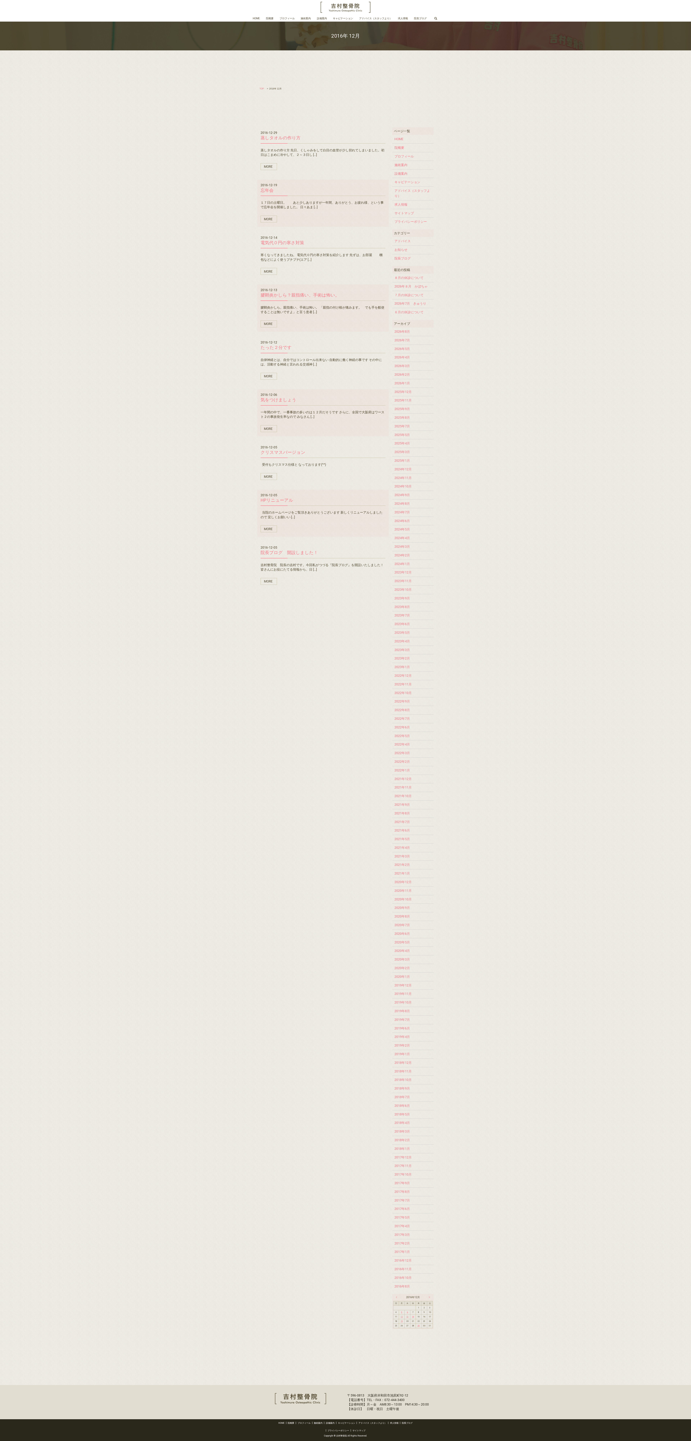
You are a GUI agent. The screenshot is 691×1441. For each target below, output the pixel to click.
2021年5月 (402, 839)
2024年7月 (402, 512)
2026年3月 (402, 366)
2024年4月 (402, 538)
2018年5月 (402, 1114)
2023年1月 (402, 667)
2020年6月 (402, 934)
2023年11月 (403, 581)
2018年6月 (402, 1106)
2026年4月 (402, 357)
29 (418, 1326)
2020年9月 (402, 908)
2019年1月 (402, 1054)
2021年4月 (402, 848)
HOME (256, 18)
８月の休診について (409, 278)
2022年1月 (402, 770)
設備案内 (322, 18)
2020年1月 (402, 977)
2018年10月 (403, 1080)
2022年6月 (402, 727)
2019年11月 (403, 994)
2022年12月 (403, 675)
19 (402, 1321)
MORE (268, 166)
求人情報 (403, 18)
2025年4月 (402, 443)
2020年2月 (402, 968)
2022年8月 (402, 710)
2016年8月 (402, 1286)
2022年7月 (402, 718)
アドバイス (402, 241)
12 (402, 1317)
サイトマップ (404, 213)
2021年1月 (402, 873)
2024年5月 (402, 529)
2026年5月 (402, 349)
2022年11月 (403, 684)
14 (413, 1317)
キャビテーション (343, 18)
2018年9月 (402, 1088)
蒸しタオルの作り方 (281, 137)
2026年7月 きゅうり (410, 303)
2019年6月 (402, 1028)
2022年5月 (402, 736)
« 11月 (397, 1297)
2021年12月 (403, 779)
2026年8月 (402, 331)
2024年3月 (402, 546)
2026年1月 (402, 383)
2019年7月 (402, 1020)
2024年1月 (402, 564)
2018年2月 (402, 1140)
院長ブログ (420, 18)
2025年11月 (403, 400)
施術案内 (306, 18)
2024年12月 (403, 469)
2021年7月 (402, 822)
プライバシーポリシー (410, 221)
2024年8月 (402, 503)
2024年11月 (403, 478)
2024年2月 (402, 555)
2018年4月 (402, 1123)
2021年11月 (403, 787)
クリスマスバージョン (283, 452)
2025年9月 (402, 409)
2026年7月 (402, 340)
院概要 (270, 18)
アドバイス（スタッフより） (375, 18)
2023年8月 (402, 607)
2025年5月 (402, 435)
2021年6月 (402, 830)
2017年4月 (402, 1226)
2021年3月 (402, 856)
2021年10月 (403, 796)
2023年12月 (403, 572)
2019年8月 (402, 1011)
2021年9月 (402, 805)
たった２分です (276, 347)
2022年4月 (402, 744)
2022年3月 (402, 753)
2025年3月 (402, 452)
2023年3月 (402, 650)
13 (407, 1317)
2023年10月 (403, 589)
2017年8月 (402, 1192)
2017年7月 (402, 1200)
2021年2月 (402, 865)
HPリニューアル (277, 500)
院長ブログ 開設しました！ (289, 552)
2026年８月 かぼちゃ (411, 286)
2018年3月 (402, 1131)
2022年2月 (402, 762)
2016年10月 (403, 1278)
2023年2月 (402, 658)
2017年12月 (403, 1157)
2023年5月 (402, 632)
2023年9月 (402, 598)
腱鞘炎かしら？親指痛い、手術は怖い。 (300, 295)
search (435, 18)
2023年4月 (402, 641)
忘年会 (267, 190)
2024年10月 (403, 486)
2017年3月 (402, 1235)
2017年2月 (402, 1243)
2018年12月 (403, 1063)
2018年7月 (402, 1097)
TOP (261, 88)
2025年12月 (403, 392)
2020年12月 (403, 882)
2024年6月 (402, 521)
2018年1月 (402, 1149)
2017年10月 (403, 1174)
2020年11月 (403, 891)
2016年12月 (403, 1260)
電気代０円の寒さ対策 (282, 242)
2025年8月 (402, 417)
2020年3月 (402, 959)
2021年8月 (402, 813)
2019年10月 (403, 1002)
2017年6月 (402, 1209)
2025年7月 (402, 426)
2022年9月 (402, 701)
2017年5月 (402, 1217)
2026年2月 (402, 374)
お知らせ (400, 250)
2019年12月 (403, 985)
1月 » (428, 1297)
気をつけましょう (278, 399)
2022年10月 (403, 693)
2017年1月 (402, 1252)
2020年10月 (403, 899)
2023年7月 (402, 615)
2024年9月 (402, 495)
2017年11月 (403, 1166)
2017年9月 (402, 1183)
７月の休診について (409, 295)
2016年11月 (403, 1269)
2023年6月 (402, 624)
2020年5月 (402, 942)
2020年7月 (402, 925)
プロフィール (287, 18)
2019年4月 (402, 1037)
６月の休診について (409, 312)
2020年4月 (402, 951)
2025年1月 (402, 460)
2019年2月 (402, 1045)
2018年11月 (403, 1071)
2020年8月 (402, 916)
